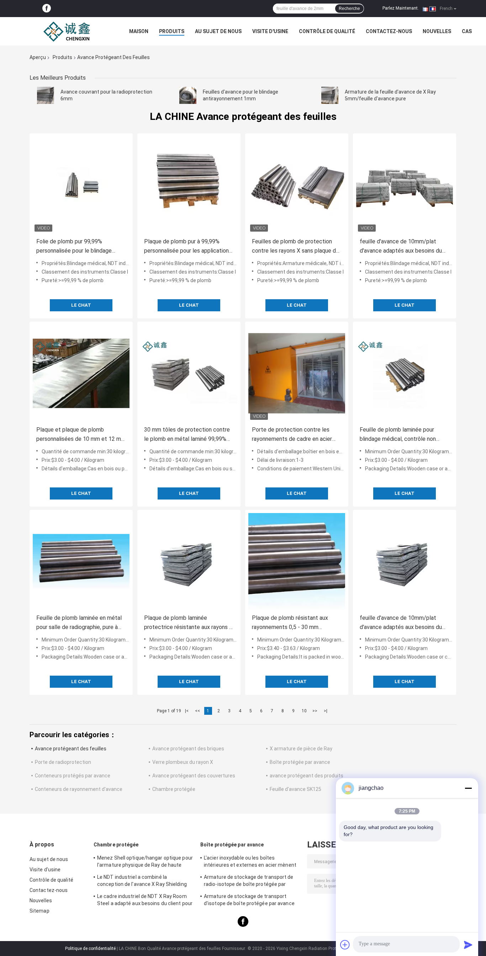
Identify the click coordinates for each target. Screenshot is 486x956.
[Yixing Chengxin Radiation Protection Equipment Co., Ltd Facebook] (46, 8)
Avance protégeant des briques (188, 748)
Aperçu (38, 57)
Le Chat (81, 305)
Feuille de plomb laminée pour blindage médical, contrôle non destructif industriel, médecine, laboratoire (399, 435)
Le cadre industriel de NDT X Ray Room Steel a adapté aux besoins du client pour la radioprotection (144, 900)
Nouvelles (437, 31)
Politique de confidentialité (90, 948)
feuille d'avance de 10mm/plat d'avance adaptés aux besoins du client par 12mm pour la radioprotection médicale (401, 246)
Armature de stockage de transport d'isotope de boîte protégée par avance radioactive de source (249, 900)
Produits (171, 31)
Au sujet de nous (218, 31)
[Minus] (468, 788)
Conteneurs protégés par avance (72, 775)
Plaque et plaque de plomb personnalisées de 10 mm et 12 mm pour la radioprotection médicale (81, 435)
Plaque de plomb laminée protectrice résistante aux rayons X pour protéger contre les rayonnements (188, 623)
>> (314, 710)
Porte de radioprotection (63, 762)
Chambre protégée (173, 789)
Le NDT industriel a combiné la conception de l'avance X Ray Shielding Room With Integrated (142, 881)
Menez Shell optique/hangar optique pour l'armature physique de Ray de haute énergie (145, 862)
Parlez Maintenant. (400, 8)
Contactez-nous (389, 31)
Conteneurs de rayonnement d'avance (78, 789)
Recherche (349, 8)
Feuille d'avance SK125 (295, 789)
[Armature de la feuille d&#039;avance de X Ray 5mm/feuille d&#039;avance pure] (329, 95)
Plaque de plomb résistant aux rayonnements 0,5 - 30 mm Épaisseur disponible (290, 623)
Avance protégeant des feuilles (70, 748)
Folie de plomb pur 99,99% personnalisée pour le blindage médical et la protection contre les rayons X (80, 246)
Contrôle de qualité (327, 31)
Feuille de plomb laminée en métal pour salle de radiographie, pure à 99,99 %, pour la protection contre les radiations (79, 623)
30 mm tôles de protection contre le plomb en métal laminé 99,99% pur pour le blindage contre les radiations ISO (187, 435)
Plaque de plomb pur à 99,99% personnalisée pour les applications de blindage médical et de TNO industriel (188, 246)
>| (325, 710)
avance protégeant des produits (306, 775)
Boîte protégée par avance (300, 762)
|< (187, 710)
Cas (467, 31)
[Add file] (345, 944)
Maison (138, 31)
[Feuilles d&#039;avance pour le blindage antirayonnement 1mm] (187, 95)
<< (197, 710)
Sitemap (39, 911)
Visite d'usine (270, 31)
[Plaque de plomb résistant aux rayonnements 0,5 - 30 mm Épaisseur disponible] (296, 561)
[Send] (468, 944)
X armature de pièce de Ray (301, 748)
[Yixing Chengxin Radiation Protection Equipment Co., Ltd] (69, 31)
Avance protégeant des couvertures (193, 775)
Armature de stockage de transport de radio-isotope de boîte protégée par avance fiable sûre (249, 881)
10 (304, 710)
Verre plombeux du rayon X (182, 762)
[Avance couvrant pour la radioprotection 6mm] (45, 95)
